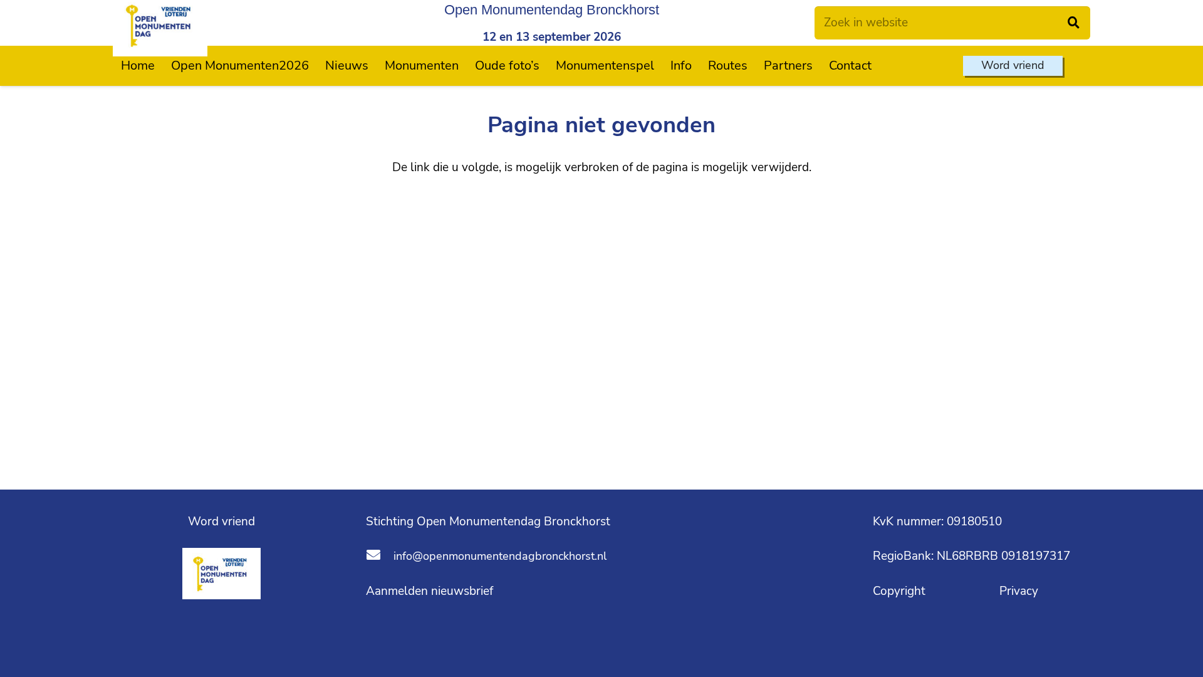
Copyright (901, 591)
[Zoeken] (1073, 22)
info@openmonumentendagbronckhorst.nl (500, 556)
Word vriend (221, 521)
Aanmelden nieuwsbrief (429, 591)
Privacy (1018, 591)
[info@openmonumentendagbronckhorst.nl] (379, 556)
